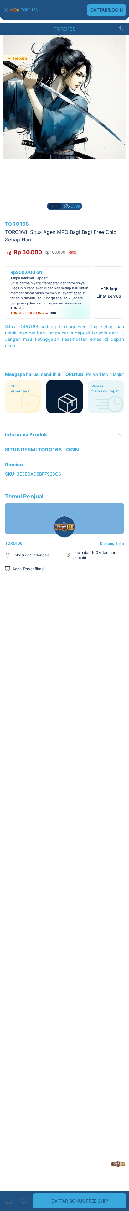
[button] (64, 10)
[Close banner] (6, 10)
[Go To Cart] (9, 1200)
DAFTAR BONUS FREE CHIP (79, 1200)
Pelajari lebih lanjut (105, 374)
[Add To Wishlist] (24, 1201)
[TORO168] (14, 10)
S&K (53, 313)
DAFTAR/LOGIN (106, 10)
